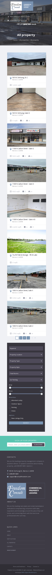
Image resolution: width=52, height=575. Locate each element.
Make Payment (11, 550)
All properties (24, 23)
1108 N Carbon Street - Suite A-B (23, 219)
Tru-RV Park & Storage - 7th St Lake (24, 255)
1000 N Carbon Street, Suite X (22, 290)
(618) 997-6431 (14, 474)
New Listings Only (17, 418)
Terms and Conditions (19, 566)
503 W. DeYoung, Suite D (21, 113)
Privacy (29, 566)
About (9, 535)
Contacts (9, 546)
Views (13, 411)
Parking (14, 407)
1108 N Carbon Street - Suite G (23, 148)
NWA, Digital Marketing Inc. (29, 572)
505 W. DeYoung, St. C (20, 77)
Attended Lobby (16, 400)
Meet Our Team (11, 539)
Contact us (36, 566)
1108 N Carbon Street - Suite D (23, 184)
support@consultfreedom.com (18, 20)
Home (15, 40)
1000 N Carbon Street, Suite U (22, 326)
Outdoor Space (16, 404)
